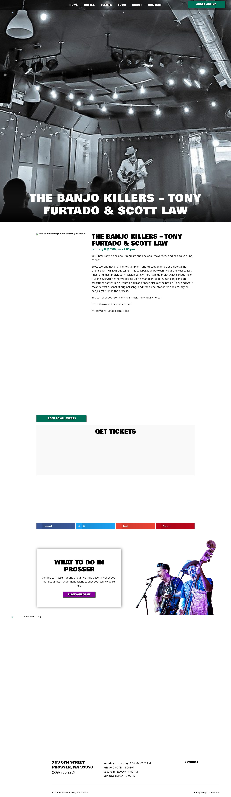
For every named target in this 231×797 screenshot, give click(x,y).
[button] (206, 4)
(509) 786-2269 (63, 772)
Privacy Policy (200, 792)
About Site (214, 792)
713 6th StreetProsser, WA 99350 (72, 765)
